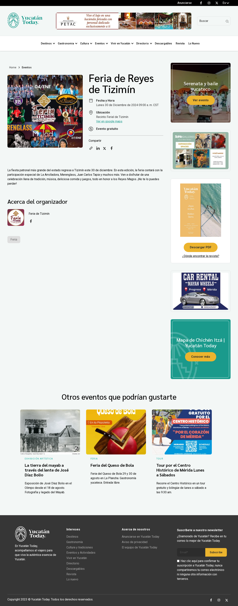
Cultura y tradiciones (79, 547)
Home (13, 67)
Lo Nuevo (194, 43)
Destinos (46, 43)
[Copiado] (91, 149)
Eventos (100, 43)
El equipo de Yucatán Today (139, 547)
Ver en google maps (109, 121)
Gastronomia (66, 43)
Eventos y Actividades (80, 552)
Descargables (163, 43)
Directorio (142, 43)
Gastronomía (74, 542)
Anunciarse (184, 3)
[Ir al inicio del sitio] (24, 27)
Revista (180, 43)
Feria (14, 239)
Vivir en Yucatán (120, 43)
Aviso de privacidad (134, 542)
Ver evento (201, 100)
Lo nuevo (72, 579)
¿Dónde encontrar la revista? (200, 256)
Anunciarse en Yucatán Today (140, 536)
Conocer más (200, 356)
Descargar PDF (200, 247)
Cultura (84, 43)
